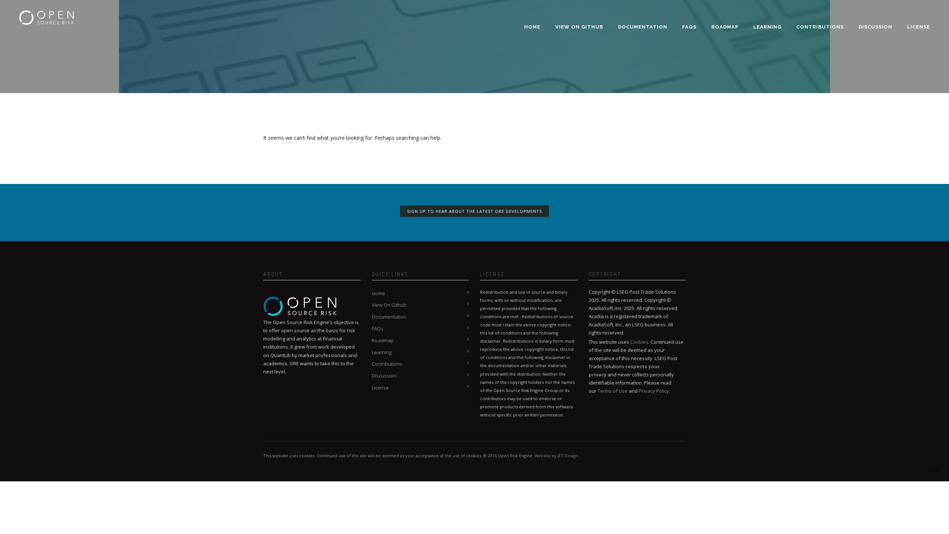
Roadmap (724, 27)
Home (532, 27)
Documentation (642, 27)
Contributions (820, 27)
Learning (767, 27)
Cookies (639, 342)
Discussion (875, 27)
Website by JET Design (556, 455)
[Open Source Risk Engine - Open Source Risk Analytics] (47, 13)
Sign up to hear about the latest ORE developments (474, 211)
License (918, 27)
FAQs (689, 27)
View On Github (579, 27)
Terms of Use (613, 391)
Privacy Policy (654, 391)
